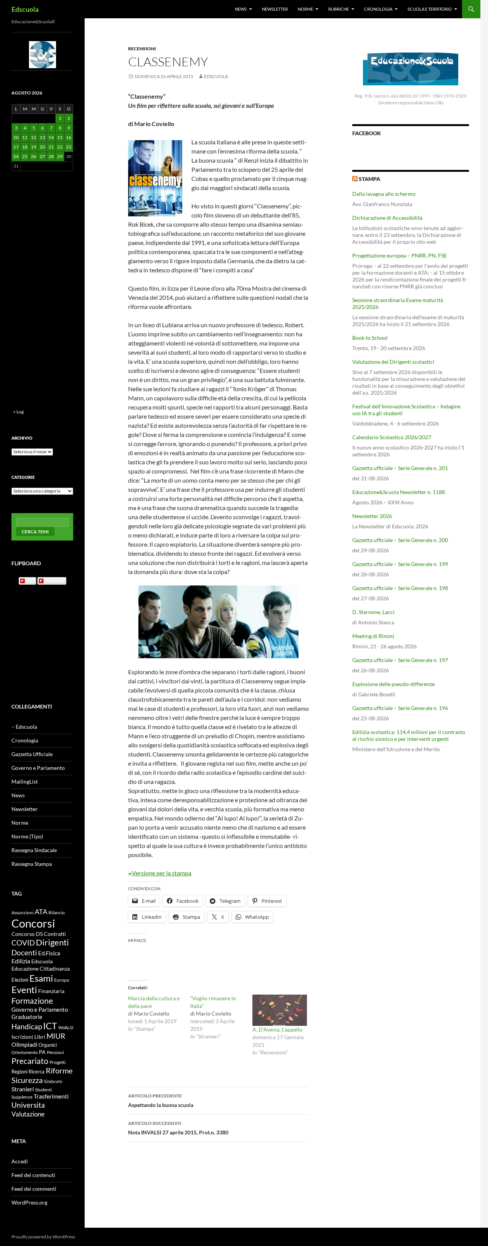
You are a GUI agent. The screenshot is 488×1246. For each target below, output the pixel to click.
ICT (50, 1026)
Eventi (24, 989)
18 (24, 147)
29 (60, 156)
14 (51, 137)
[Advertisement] (410, 818)
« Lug (18, 411)
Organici (48, 1045)
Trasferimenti (51, 1096)
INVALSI (65, 1027)
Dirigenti (52, 942)
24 (16, 156)
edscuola (54, 580)
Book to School (370, 337)
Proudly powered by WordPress (43, 1237)
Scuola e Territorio (430, 8)
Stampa (369, 179)
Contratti (55, 934)
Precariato (29, 1060)
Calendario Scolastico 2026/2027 (391, 437)
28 (51, 156)
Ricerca (37, 1071)
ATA (41, 911)
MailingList (24, 781)
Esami (41, 978)
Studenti (43, 1089)
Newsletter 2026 (372, 516)
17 (16, 147)
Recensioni (142, 48)
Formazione (32, 1000)
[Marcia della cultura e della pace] (159, 1014)
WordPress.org (29, 1202)
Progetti (58, 1062)
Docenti (24, 952)
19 (33, 147)
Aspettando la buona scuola (160, 1100)
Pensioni (55, 1052)
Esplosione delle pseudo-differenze (393, 684)
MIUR (56, 1036)
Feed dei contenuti (33, 1175)
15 (60, 137)
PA (42, 1052)
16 (68, 137)
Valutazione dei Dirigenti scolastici (393, 361)
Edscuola (25, 9)
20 (42, 147)
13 (42, 137)
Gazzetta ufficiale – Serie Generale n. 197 (400, 660)
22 (60, 147)
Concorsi (33, 923)
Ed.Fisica (49, 953)
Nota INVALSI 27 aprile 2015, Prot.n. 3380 (178, 1128)
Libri (39, 1036)
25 (24, 156)
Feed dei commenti (33, 1188)
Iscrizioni (22, 1037)
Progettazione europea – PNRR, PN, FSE (399, 255)
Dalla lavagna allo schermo (384, 193)
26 (33, 156)
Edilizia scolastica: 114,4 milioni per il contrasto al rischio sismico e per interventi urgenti (408, 735)
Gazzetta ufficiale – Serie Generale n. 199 (400, 564)
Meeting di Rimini (373, 636)
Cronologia (378, 8)
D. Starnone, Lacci (373, 612)
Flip (30, 580)
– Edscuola (24, 726)
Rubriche (338, 8)
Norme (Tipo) (27, 836)
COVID (23, 942)
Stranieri (22, 1088)
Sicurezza (27, 1080)
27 (42, 156)
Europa (61, 980)
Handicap (26, 1026)
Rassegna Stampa (31, 864)
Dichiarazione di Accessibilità (387, 217)
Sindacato (53, 1081)
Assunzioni (22, 912)
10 (16, 137)
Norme (305, 8)
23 (68, 147)
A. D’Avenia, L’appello (277, 1029)
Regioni (19, 1071)
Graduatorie (26, 1016)
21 (51, 147)
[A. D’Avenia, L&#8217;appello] (279, 1010)
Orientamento (24, 1052)
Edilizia (20, 961)
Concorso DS (27, 934)
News (241, 8)
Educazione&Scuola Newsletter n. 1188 (398, 492)
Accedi (19, 1161)
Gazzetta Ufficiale (32, 754)
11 (24, 137)
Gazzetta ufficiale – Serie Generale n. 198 (400, 588)
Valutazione (28, 1114)
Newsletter (275, 8)
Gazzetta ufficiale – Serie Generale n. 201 (400, 468)
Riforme (59, 1070)
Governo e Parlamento (38, 768)
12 (33, 137)
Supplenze (21, 1097)
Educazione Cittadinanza (40, 969)
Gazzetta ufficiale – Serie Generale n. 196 (400, 708)
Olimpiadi (24, 1044)
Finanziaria (51, 991)
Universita (28, 1104)
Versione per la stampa (161, 873)
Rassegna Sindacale (34, 850)
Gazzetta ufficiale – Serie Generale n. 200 (400, 540)
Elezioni (19, 980)
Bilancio (56, 912)
